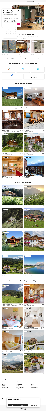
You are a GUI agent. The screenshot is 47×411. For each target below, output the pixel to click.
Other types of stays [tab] (5, 381)
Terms (25, 409)
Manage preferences (34, 405)
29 (13, 35)
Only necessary (23, 405)
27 (10, 35)
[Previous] (21, 38)
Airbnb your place (41, 3)
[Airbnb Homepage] (4, 3)
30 (15, 35)
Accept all (12, 405)
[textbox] (7, 21)
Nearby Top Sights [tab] (12, 381)
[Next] (25, 38)
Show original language (30, 1)
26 (8, 35)
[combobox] (11, 18)
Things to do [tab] (18, 381)
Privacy (22, 409)
